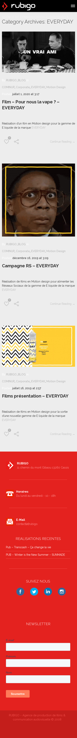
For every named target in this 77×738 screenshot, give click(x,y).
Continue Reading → (62, 141)
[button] (72, 5)
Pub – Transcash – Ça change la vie (28, 547)
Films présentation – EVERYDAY (35, 395)
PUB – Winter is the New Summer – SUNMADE (35, 554)
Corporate (23, 87)
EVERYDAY (38, 87)
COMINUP (8, 87)
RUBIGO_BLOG (16, 80)
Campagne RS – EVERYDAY (30, 265)
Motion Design (56, 87)
